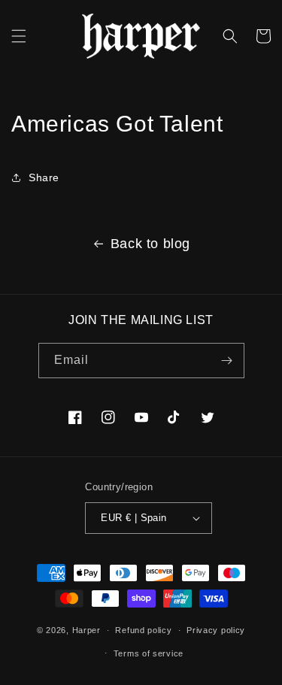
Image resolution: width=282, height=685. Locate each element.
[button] (18, 36)
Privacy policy (215, 630)
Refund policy (143, 630)
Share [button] (44, 177)
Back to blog (150, 243)
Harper (86, 630)
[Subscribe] (227, 360)
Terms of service (148, 653)
